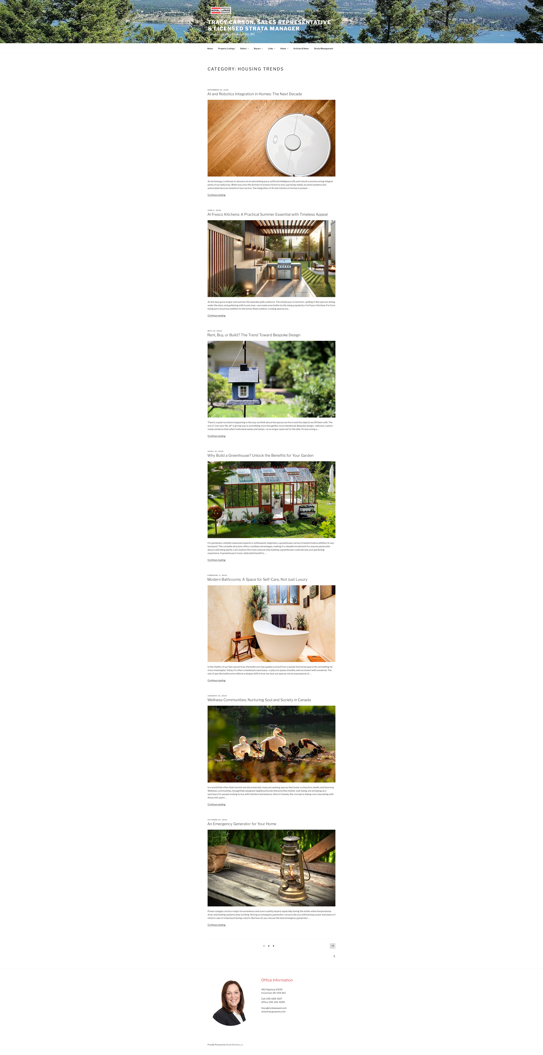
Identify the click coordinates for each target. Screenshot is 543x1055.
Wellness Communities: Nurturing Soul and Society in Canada (259, 700)
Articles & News (301, 48)
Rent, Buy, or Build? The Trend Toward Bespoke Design (253, 335)
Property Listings (226, 48)
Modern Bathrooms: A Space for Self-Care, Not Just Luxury (257, 579)
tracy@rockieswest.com (274, 1008)
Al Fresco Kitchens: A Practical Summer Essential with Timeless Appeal (267, 214)
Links (270, 48)
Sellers (243, 48)
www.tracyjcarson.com (273, 1011)
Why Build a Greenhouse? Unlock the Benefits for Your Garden (260, 455)
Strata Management (323, 48)
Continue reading (217, 195)
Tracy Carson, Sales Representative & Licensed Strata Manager (269, 25)
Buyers (257, 48)
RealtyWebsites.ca (234, 1044)
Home (210, 48)
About (283, 48)
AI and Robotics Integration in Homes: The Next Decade (254, 94)
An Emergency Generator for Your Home (241, 824)
